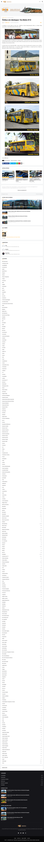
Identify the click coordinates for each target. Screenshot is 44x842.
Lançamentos (22, 491)
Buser (22, 324)
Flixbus (22, 449)
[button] (1, 2)
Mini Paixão (22, 527)
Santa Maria (22, 644)
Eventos (22, 422)
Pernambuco (22, 575)
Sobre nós (19, 838)
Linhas (22, 496)
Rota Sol (22, 634)
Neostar (22, 548)
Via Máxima (22, 726)
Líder (22, 493)
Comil (22, 359)
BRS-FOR (22, 318)
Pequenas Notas (22, 573)
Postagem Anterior (5, 194)
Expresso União (22, 441)
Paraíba (22, 569)
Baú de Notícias (22, 307)
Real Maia (22, 604)
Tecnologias (22, 684)
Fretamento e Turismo (22, 454)
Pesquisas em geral (22, 577)
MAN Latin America (22, 504)
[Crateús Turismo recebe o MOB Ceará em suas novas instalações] (4, 212)
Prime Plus (22, 586)
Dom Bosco (22, 391)
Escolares (22, 412)
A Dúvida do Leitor (22, 263)
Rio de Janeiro (22, 613)
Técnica (22, 682)
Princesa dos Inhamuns (22, 590)
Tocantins (22, 694)
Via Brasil (22, 724)
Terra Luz (22, 688)
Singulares (22, 676)
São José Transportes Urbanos (22, 657)
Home (15, 838)
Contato (28, 838)
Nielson (22, 550)
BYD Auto (22, 330)
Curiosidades (22, 376)
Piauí (22, 581)
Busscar (22, 328)
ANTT (22, 288)
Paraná (22, 571)
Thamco (22, 690)
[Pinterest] (19, 163)
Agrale (22, 269)
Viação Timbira (22, 755)
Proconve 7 (22, 592)
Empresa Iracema (22, 397)
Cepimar (22, 343)
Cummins (22, 374)
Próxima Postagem (39, 194)
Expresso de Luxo (22, 431)
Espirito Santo (22, 416)
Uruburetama (22, 715)
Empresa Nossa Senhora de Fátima (22, 401)
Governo (22, 464)
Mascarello (22, 514)
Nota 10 (22, 552)
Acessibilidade (22, 265)
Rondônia (22, 627)
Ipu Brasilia (22, 477)
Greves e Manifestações (22, 466)
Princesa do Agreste (22, 588)
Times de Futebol (22, 692)
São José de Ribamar (22, 655)
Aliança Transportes (22, 276)
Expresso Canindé (22, 426)
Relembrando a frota (22, 609)
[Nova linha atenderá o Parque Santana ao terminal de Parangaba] (3, 791)
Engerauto (22, 408)
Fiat (22, 447)
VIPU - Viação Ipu (22, 757)
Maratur (22, 510)
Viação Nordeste (22, 743)
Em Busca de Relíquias (22, 395)
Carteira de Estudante (22, 336)
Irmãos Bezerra (22, 481)
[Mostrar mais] (23, 163)
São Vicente (22, 663)
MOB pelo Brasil (22, 535)
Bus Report (22, 322)
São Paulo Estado (22, 661)
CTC (22, 372)
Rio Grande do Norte (22, 615)
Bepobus (22, 309)
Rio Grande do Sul (22, 617)
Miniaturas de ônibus (22, 529)
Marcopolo (22, 512)
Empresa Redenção (22, 403)
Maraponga (22, 508)
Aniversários (22, 286)
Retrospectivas (22, 611)
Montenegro (22, 537)
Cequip (22, 345)
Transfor (22, 703)
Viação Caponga (22, 738)
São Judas (22, 659)
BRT (22, 320)
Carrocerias (22, 334)
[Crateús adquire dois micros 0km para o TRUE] (3, 818)
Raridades (22, 602)
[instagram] (25, 833)
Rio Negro (22, 621)
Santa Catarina (22, 640)
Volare (22, 759)
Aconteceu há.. (22, 267)
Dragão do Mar (22, 393)
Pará (22, 567)
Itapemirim (22, 485)
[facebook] (18, 833)
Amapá (22, 278)
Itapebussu (22, 483)
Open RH (22, 563)
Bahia (22, 305)
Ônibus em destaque (14, 160)
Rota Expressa (22, 632)
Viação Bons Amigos (22, 732)
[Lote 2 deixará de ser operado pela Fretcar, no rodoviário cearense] (4, 222)
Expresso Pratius (22, 435)
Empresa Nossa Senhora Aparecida (22, 399)
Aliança (22, 274)
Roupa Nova (22, 636)
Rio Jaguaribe (22, 619)
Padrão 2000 (22, 565)
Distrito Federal (22, 389)
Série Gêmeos (22, 671)
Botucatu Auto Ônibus (22, 315)
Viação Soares (22, 753)
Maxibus (22, 521)
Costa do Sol (22, 368)
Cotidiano (22, 370)
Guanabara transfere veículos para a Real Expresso (8, 179)
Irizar (22, 479)
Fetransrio (22, 445)
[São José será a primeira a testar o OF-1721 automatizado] (3, 809)
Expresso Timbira (22, 439)
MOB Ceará (22, 531)
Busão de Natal (4, 231)
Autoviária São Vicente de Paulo (22, 303)
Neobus (22, 546)
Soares (22, 678)
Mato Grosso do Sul (22, 519)
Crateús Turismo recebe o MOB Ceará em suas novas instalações (19, 211)
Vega (22, 720)
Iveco (22, 487)
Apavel (22, 290)
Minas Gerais (22, 525)
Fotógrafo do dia (22, 452)
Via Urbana (22, 730)
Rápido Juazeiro (22, 598)
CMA (22, 357)
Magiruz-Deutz (22, 502)
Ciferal (22, 353)
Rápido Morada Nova (22, 600)
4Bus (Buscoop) (22, 261)
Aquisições (22, 292)
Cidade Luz (22, 351)
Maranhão (22, 506)
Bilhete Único (22, 311)
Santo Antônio (22, 646)
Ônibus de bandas (22, 558)
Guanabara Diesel (22, 470)
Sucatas (22, 680)
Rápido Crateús (22, 596)
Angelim (22, 284)
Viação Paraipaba (22, 745)
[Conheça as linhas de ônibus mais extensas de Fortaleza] (4, 217)
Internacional (22, 475)
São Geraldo (22, 653)
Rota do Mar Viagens (22, 630)
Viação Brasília (22, 734)
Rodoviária (22, 623)
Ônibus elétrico (22, 560)
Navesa (22, 544)
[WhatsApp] (17, 163)
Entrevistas (22, 410)
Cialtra (22, 349)
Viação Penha (22, 747)
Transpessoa (22, 709)
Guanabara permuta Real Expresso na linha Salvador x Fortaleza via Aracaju (22, 180)
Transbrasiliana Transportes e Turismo (22, 701)
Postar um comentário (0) (22, 190)
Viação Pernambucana (22, 749)
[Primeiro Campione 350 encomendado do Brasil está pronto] (3, 801)
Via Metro (19, 160)
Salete (22, 638)
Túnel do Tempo (22, 711)
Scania (22, 667)
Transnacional (22, 705)
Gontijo (22, 462)
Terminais (22, 686)
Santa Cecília (22, 642)
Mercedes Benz (22, 523)
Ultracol (22, 713)
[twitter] (21, 833)
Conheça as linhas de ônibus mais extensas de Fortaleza (17, 216)
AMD (22, 282)
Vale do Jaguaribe (22, 717)
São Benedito (22, 648)
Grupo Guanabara (10, 17)
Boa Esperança (22, 313)
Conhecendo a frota (22, 364)
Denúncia (22, 382)
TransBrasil (22, 699)
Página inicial (4, 17)
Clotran (22, 355)
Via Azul (22, 722)
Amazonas (22, 280)
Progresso (22, 594)
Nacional (22, 542)
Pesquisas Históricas (22, 579)
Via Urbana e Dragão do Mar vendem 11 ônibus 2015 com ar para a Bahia (35, 180)
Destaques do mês (22, 385)
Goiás (22, 460)
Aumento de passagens (22, 299)
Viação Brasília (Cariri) (22, 736)
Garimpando (22, 458)
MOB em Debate (22, 533)
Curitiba (22, 378)
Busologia (22, 326)
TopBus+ (22, 697)
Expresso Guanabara (22, 433)
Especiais (22, 414)
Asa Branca (22, 297)
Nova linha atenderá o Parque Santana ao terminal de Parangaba (18, 790)
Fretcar (22, 456)
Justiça (22, 489)
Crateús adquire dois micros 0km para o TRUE (15, 817)
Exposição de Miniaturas (22, 424)
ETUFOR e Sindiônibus (22, 418)
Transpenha (22, 707)
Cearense (22, 341)
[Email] (21, 163)
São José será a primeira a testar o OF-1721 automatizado (17, 807)
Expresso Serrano (22, 437)
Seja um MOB (24, 838)
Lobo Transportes (22, 500)
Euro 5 (22, 420)
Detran (22, 387)
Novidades (22, 554)
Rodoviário (22, 625)
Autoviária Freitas (22, 301)
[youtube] (23, 833)
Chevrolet (22, 347)
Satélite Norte (22, 665)
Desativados (22, 777)
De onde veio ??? (22, 380)
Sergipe (22, 669)
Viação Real (22, 751)
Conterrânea (22, 366)
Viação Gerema (22, 741)
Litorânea (22, 498)
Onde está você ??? (22, 556)
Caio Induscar (22, 332)
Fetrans (22, 443)
